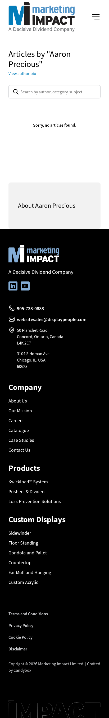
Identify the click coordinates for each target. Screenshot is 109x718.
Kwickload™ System (28, 481)
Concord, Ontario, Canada (40, 336)
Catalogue (18, 430)
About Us (17, 401)
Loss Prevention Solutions (34, 501)
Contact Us (19, 450)
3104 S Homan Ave (33, 353)
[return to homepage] (41, 16)
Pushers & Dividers (27, 491)
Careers (16, 420)
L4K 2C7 (24, 343)
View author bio (22, 73)
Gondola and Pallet (27, 552)
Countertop (19, 562)
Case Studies (21, 440)
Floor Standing (23, 543)
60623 (22, 366)
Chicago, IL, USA (31, 360)
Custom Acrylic (23, 582)
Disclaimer (17, 648)
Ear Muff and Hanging (29, 572)
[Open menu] (96, 17)
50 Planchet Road (32, 330)
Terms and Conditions (28, 613)
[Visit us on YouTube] (25, 285)
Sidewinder (19, 533)
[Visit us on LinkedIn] (12, 285)
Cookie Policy (20, 637)
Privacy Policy (20, 625)
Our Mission (20, 410)
